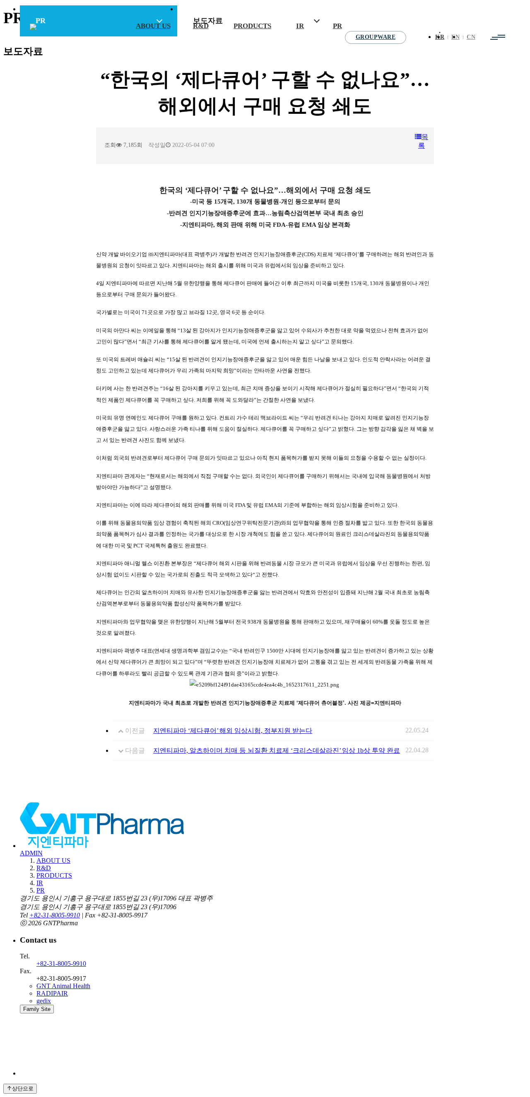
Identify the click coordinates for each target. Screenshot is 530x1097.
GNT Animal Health (63, 985)
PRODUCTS (252, 26)
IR (300, 26)
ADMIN (31, 853)
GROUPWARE (376, 37)
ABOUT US (153, 26)
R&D (201, 26)
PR (337, 26)
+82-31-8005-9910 (54, 915)
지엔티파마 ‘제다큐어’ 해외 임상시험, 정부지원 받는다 (232, 730)
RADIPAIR (52, 993)
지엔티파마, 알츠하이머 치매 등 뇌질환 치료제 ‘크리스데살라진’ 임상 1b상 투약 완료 (276, 750)
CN (471, 37)
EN (455, 37)
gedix (43, 1000)
